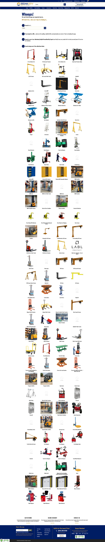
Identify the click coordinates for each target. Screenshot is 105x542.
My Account (83, 1)
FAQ (61, 1)
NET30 (72, 8)
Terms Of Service (30, 532)
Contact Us (77, 8)
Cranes (43, 8)
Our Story (38, 529)
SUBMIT (30, 530)
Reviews (38, 536)
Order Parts (55, 8)
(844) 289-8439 (80, 4)
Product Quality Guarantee (68, 1)
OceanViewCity (22, 540)
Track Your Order (47, 529)
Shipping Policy (67, 8)
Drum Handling (37, 8)
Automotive (49, 8)
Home (27, 8)
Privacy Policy (39, 532)
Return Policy (60, 8)
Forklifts (31, 8)
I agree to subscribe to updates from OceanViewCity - (24, 532)
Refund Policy (46, 532)
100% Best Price (77, 1)
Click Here (77, 523)
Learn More (28, 523)
